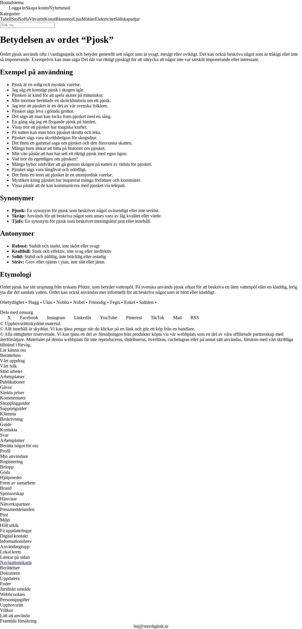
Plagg (33, 302)
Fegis (115, 302)
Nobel (79, 302)
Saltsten (146, 302)
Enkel (129, 302)
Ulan (47, 302)
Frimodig (97, 302)
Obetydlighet (12, 302)
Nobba (62, 302)
